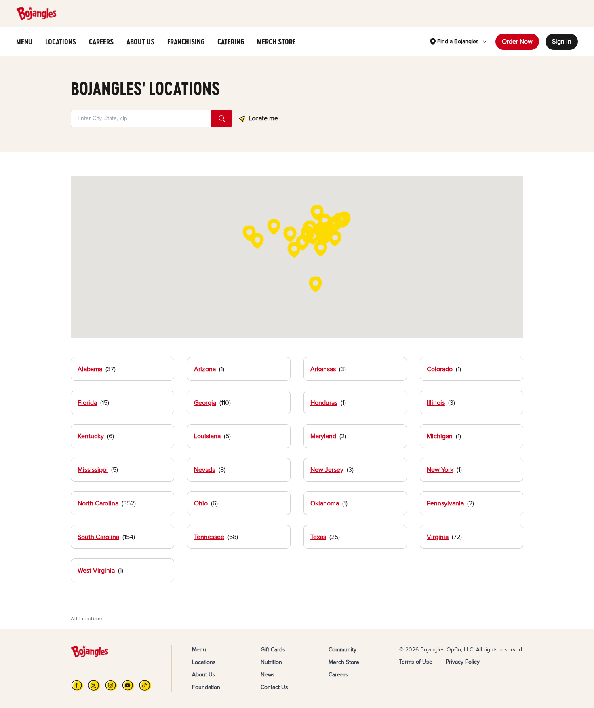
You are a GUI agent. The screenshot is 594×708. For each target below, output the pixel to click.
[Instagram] (111, 685)
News (268, 674)
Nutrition (271, 662)
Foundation (206, 687)
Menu (199, 649)
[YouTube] (128, 685)
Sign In (561, 42)
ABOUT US (140, 41)
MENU (24, 41)
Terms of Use (415, 661)
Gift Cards (273, 649)
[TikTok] (145, 685)
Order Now (517, 42)
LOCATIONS (60, 41)
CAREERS (101, 41)
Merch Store (344, 662)
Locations (204, 662)
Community (342, 649)
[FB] (77, 685)
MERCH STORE (276, 41)
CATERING (230, 41)
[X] (94, 685)
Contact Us (274, 687)
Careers (338, 674)
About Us (203, 674)
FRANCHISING (185, 41)
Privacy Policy (463, 661)
